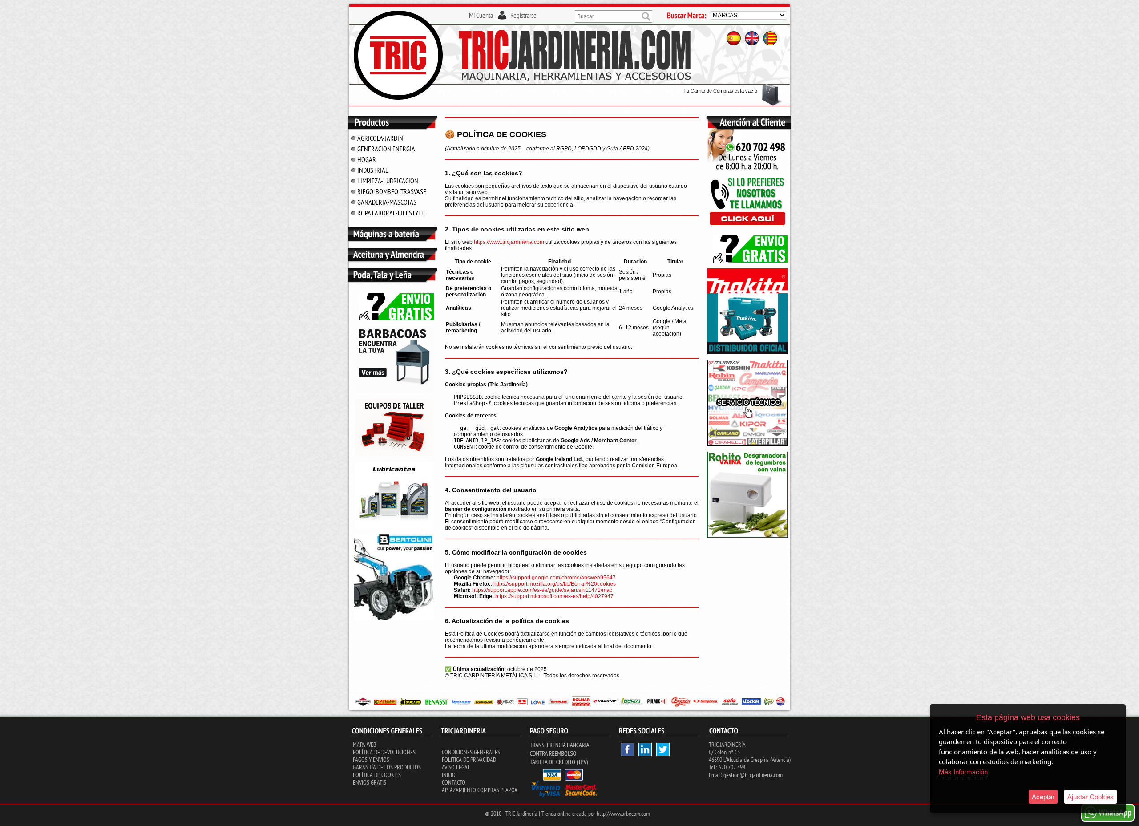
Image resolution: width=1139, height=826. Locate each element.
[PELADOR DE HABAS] (747, 536)
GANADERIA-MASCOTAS (386, 202)
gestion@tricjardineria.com (753, 775)
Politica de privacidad (469, 760)
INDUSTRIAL (372, 170)
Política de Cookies (377, 775)
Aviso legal (456, 767)
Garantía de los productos (387, 767)
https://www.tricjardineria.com (509, 242)
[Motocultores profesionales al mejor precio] (394, 618)
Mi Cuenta (481, 15)
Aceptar (1043, 797)
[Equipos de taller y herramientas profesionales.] (394, 454)
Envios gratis (369, 782)
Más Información (963, 772)
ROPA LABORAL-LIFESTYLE (390, 212)
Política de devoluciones (384, 752)
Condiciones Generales (471, 752)
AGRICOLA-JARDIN (380, 138)
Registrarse (523, 15)
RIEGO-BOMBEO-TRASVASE (391, 191)
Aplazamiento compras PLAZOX (479, 790)
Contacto (453, 782)
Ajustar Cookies (1090, 797)
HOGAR (366, 159)
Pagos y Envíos (371, 760)
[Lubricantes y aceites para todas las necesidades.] (394, 391)
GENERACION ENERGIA (386, 148)
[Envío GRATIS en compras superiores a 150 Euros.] (394, 319)
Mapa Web (364, 745)
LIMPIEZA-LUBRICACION (387, 180)
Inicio (449, 775)
